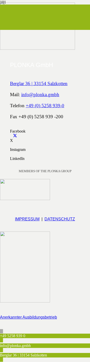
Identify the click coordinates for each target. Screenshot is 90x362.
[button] (1, 331)
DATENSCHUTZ (59, 219)
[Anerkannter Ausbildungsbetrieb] (45, 268)
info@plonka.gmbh (40, 94)
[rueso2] (25, 198)
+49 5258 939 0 (12, 336)
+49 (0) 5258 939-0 (45, 105)
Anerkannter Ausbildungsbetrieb (28, 317)
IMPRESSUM (27, 219)
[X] (13, 136)
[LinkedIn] (11, 154)
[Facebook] (11, 127)
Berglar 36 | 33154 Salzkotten (39, 83)
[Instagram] (11, 145)
